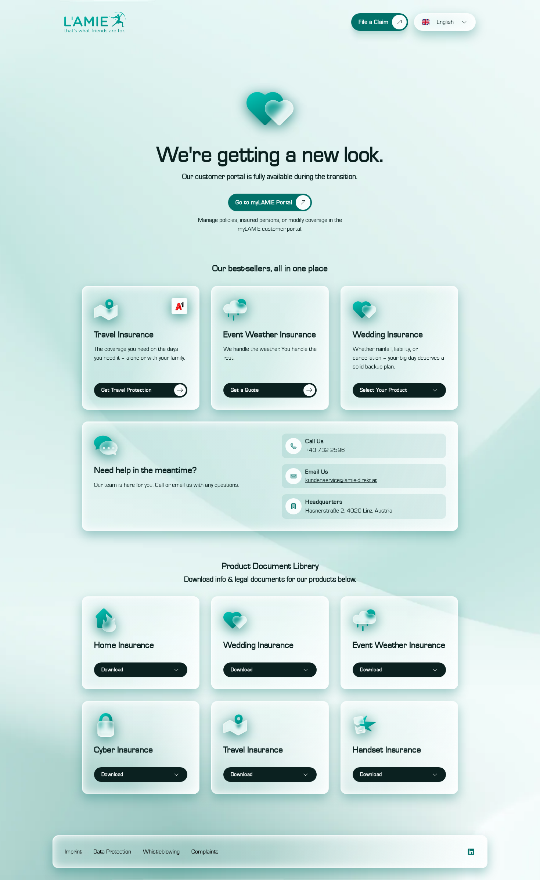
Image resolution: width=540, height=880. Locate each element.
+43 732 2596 (325, 450)
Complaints (205, 851)
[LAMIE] (95, 22)
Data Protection (112, 851)
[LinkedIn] (471, 851)
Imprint (73, 851)
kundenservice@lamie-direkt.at (341, 480)
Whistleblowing (161, 851)
